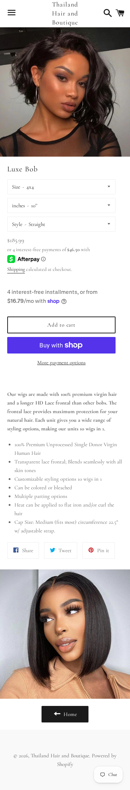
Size (16, 187)
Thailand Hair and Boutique (65, 13)
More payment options (61, 362)
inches (18, 205)
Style (17, 224)
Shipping (16, 269)
